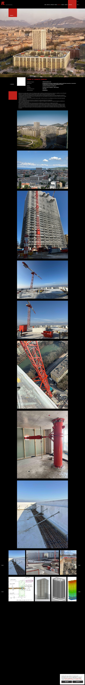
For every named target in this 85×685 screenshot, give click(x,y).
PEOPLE (56, 4)
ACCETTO (78, 681)
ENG (77, 4)
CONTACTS (70, 4)
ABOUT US (48, 4)
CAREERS (66, 4)
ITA (79, 4)
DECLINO (66, 681)
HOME (45, 4)
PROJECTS (59, 4)
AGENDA (62, 4)
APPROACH (52, 4)
